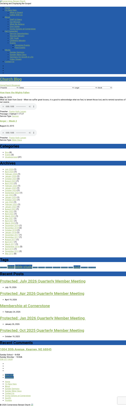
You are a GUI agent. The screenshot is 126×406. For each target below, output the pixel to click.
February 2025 (11, 186)
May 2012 (9, 253)
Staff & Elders (16, 19)
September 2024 (12, 193)
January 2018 (10, 232)
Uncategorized (11, 157)
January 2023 (10, 207)
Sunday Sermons (17, 52)
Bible (11, 267)
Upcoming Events (22, 45)
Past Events (20, 47)
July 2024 (9, 195)
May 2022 (9, 211)
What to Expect (16, 12)
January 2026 (10, 176)
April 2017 (9, 242)
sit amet (70, 267)
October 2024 (11, 190)
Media (7, 50)
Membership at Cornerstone (25, 305)
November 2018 (12, 228)
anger (17, 85)
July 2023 (9, 202)
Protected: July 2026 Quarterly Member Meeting (43, 281)
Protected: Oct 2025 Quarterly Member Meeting (42, 330)
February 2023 (11, 204)
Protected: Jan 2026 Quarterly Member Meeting (43, 318)
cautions (35, 267)
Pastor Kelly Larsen (17, 111)
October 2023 (11, 200)
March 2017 (10, 244)
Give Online (15, 26)
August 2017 (10, 239)
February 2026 (11, 174)
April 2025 (9, 183)
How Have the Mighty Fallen (15, 92)
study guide (84, 267)
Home (7, 8)
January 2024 (10, 197)
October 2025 (11, 179)
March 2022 (10, 216)
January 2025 (10, 188)
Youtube (8, 400)
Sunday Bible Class (18, 54)
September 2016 (12, 246)
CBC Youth (14, 38)
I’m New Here (11, 10)
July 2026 (9, 169)
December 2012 (12, 251)
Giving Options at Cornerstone (23, 29)
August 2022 (10, 209)
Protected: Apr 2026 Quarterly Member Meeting (42, 293)
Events (13, 43)
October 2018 (11, 230)
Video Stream (16, 59)
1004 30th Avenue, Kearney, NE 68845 (26, 349)
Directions (9, 377)
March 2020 (10, 223)
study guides (92, 267)
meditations (64, 267)
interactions (48, 267)
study (77, 267)
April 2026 (9, 172)
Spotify (8, 398)
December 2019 (12, 225)
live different (56, 267)
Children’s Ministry (18, 40)
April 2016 (9, 249)
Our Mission (15, 22)
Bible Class (17, 140)
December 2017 (12, 235)
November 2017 (12, 237)
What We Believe (17, 24)
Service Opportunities (19, 33)
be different (3, 267)
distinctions (41, 267)
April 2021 (9, 221)
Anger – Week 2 (8, 121)
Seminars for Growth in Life (21, 57)
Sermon (15, 116)
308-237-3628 (6, 359)
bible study (23, 267)
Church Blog (11, 79)
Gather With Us (16, 15)
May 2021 (9, 218)
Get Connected (11, 31)
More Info (9, 375)
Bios (7, 152)
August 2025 (10, 181)
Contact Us (9, 61)
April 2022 (9, 214)
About (7, 17)
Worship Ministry (17, 36)
